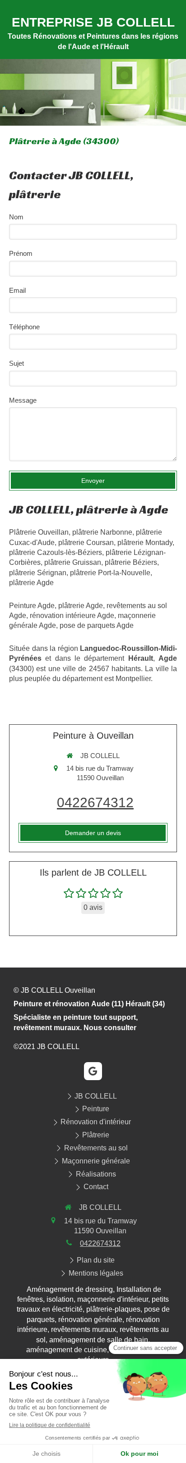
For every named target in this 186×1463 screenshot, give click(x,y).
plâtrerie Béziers (131, 562)
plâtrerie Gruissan (72, 562)
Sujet (16, 363)
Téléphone (24, 327)
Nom (16, 217)
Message (23, 400)
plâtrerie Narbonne (102, 532)
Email (17, 290)
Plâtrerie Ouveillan (39, 532)
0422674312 (95, 802)
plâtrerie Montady (144, 542)
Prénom (21, 253)
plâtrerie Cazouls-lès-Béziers (55, 552)
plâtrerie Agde (31, 582)
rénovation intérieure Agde (72, 615)
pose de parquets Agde (97, 625)
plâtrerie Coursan (86, 542)
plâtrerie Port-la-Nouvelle (110, 573)
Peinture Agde (32, 605)
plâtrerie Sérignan (37, 573)
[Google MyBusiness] (93, 1071)
